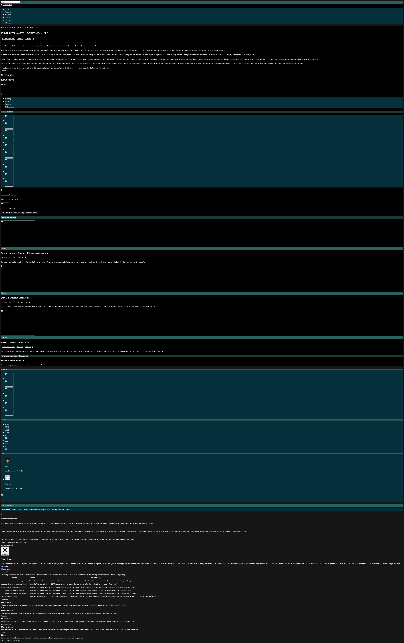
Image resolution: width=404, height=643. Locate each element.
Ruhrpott (8, 104)
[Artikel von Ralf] (7, 462)
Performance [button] (5, 608)
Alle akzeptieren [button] (21, 542)
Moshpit (8, 14)
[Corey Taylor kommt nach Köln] (9, 179)
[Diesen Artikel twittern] (3, 91)
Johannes (20, 39)
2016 (6, 443)
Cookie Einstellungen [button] (8, 542)
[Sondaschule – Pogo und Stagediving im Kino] (9, 415)
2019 (6, 435)
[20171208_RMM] (7, 75)
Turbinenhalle (9, 107)
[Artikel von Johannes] (7, 479)
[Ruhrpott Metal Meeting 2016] (18, 335)
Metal (7, 101)
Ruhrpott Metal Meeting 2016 (15, 342)
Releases (8, 12)
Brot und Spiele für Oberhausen (15, 298)
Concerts (8, 17)
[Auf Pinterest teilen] (5, 91)
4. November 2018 (8, 302)
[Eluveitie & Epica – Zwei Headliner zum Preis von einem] (9, 135)
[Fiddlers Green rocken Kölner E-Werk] (9, 128)
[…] (148, 262)
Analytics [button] (4, 616)
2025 (7, 424)
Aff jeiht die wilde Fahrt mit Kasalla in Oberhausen (24, 253)
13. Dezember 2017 (8, 39)
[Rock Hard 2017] (9, 408)
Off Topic (8, 23)
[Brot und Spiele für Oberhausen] (18, 290)
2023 (7, 430)
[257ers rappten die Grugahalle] (9, 164)
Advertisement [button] (6, 624)
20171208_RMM (7, 80)
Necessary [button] (4, 566)
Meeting (8, 98)
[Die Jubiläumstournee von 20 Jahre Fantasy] (9, 393)
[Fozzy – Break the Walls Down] (9, 171)
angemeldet (12, 365)
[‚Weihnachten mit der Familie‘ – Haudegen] (9, 142)
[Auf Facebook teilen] (2, 91)
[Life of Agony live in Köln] (9, 379)
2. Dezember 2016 (8, 347)
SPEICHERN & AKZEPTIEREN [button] (10, 640)
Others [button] (3, 632)
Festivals (8, 20)
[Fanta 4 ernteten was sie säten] (9, 150)
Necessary (7, 569)
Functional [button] (4, 599)
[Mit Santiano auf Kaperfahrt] (9, 400)
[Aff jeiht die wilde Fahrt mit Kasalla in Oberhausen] (18, 245)
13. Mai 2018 (6, 257)
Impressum (9, 505)
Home (7, 9)
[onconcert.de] (6, 5)
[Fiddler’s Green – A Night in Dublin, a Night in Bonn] (9, 157)
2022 (7, 432)
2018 (6, 438)
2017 (6, 441)
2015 (6, 446)
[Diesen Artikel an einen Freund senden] (8, 91)
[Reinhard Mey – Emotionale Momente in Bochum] (9, 186)
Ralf (13, 257)
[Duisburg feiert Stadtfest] (9, 386)
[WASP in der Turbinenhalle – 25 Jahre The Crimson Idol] (9, 120)
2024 (7, 427)
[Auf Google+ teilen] (7, 91)
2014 (7, 449)
